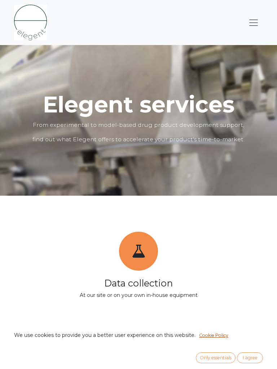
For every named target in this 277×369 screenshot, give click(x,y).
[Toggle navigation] (253, 22)
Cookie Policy (213, 335)
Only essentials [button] (216, 357)
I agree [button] (250, 357)
